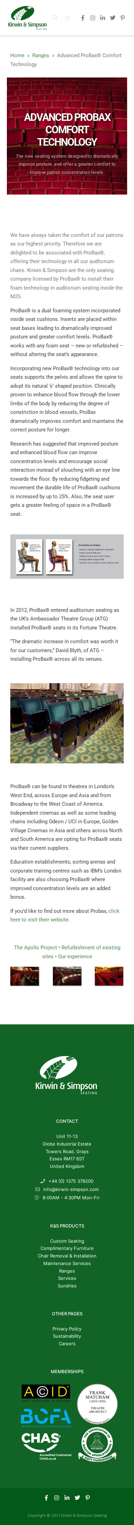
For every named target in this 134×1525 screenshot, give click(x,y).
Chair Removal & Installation (67, 1255)
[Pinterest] (122, 17)
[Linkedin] (102, 17)
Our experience (75, 956)
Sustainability (67, 1336)
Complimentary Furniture (67, 1248)
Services (67, 1278)
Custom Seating (67, 1241)
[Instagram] (92, 17)
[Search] (55, 17)
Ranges (40, 55)
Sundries (67, 1285)
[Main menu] (68, 17)
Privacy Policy (67, 1328)
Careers (67, 1343)
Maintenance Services (67, 1263)
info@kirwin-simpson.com (71, 1189)
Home (17, 55)
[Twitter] (112, 17)
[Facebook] (82, 17)
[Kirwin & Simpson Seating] (27, 18)
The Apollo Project (36, 947)
